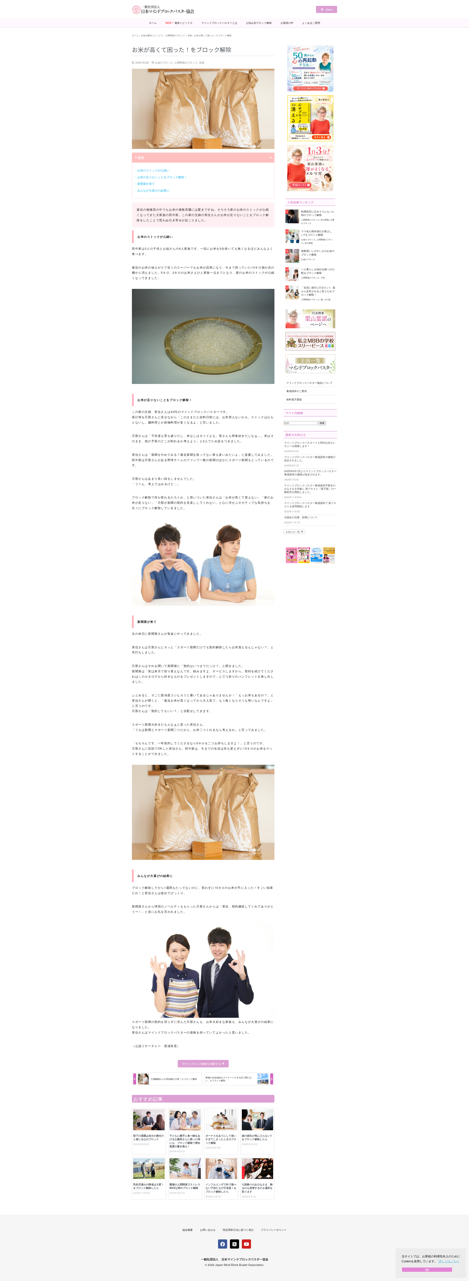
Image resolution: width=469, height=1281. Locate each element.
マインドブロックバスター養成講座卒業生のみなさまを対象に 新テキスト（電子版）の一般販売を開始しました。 (310, 488)
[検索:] (301, 423)
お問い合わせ (207, 1230)
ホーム (153, 22)
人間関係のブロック (175, 35)
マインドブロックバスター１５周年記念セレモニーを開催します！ (309, 444)
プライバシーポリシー (274, 1230)
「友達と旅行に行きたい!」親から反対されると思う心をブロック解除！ (318, 291)
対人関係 (325, 219)
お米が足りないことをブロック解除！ (162, 177)
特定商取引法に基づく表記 (238, 1230)
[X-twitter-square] (234, 1244)
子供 (323, 277)
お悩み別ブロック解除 (259, 22)
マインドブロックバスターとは (219, 22)
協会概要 (187, 1230)
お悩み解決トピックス (152, 35)
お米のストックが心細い (153, 170)
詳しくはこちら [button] (449, 1261)
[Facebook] (222, 1244)
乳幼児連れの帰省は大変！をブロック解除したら (148, 1186)
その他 (327, 299)
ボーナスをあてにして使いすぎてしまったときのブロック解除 (221, 1139)
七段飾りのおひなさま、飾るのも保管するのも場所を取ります (257, 1187)
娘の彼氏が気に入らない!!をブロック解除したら (257, 1137)
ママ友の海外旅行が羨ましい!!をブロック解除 (316, 232)
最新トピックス (179, 22)
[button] (326, 9)
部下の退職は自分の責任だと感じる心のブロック (148, 1137)
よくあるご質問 (311, 22)
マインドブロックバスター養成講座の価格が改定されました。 (309, 458)
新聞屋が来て (146, 184)
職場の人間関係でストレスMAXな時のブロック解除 (184, 1186)
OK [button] (427, 1269)
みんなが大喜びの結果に (153, 190)
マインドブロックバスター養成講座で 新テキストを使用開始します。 (310, 504)
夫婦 (189, 35)
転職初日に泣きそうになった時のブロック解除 (318, 213)
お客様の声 (286, 22)
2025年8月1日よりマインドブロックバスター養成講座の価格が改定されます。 (310, 472)
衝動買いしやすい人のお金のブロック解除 (318, 252)
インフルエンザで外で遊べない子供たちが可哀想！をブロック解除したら (221, 1187)
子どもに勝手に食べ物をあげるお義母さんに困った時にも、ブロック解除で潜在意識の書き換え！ (184, 1141)
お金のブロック (164, 62)
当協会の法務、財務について (300, 517)
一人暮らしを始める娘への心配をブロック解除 (318, 270)
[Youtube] (246, 1244)
